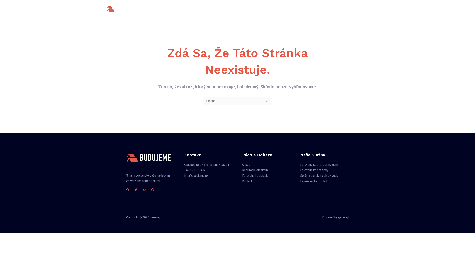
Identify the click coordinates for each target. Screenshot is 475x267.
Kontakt (341, 8)
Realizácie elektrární (305, 8)
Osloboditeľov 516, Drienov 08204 (206, 165)
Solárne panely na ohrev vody (267, 8)
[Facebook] (127, 189)
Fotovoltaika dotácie (255, 175)
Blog (327, 8)
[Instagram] (152, 189)
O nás (216, 8)
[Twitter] (136, 189)
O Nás (246, 165)
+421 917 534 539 (196, 170)
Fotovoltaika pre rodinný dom (319, 165)
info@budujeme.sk (196, 175)
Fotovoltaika (234, 8)
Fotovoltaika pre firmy (314, 170)
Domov (202, 8)
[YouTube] (144, 189)
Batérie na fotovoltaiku (314, 181)
